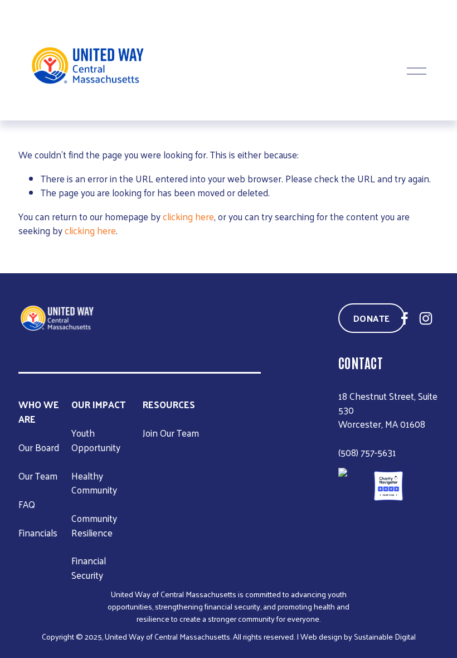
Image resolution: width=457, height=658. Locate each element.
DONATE (371, 318)
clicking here (188, 216)
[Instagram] (425, 318)
